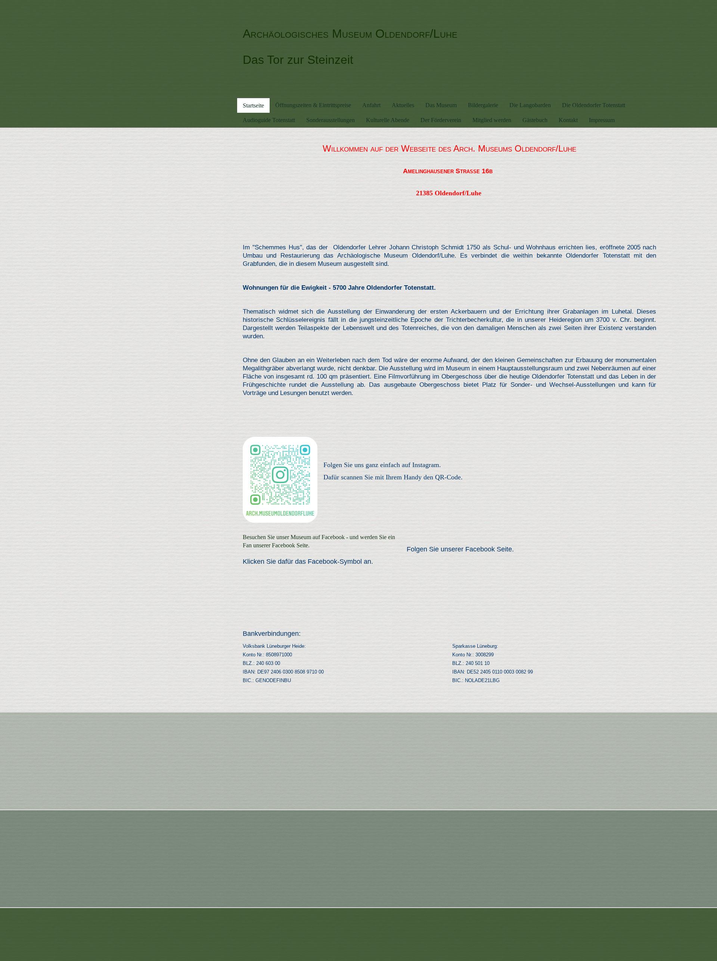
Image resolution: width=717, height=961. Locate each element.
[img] (146, 48)
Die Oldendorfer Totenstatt (593, 105)
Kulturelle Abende (387, 120)
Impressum (602, 120)
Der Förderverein (440, 120)
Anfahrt (371, 105)
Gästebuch (534, 120)
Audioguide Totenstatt (269, 120)
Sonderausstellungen (330, 120)
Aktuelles (403, 105)
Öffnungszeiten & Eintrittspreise (313, 105)
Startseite (253, 105)
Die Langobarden (530, 105)
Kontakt (568, 120)
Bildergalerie (483, 105)
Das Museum (441, 105)
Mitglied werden (491, 120)
